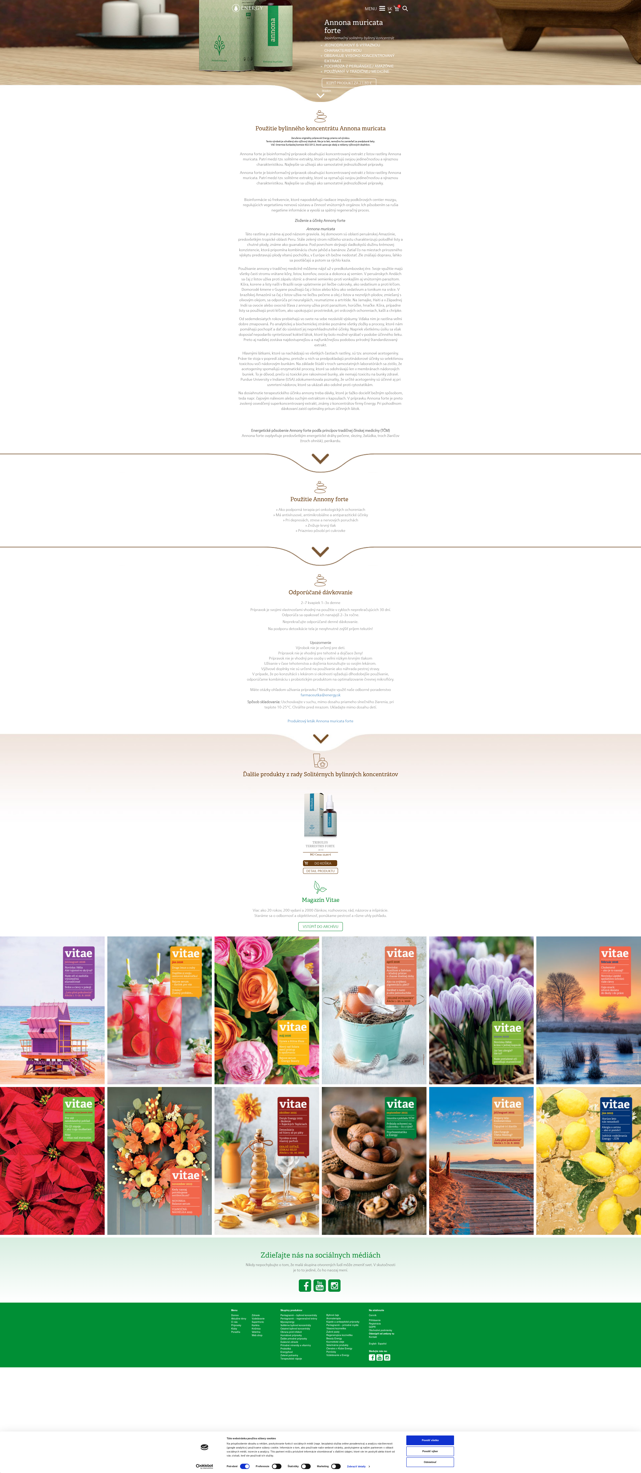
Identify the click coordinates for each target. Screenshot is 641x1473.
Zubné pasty (333, 1331)
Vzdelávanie (258, 1318)
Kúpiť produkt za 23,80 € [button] (349, 83)
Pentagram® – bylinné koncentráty (298, 1315)
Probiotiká (285, 1348)
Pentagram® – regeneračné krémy (298, 1318)
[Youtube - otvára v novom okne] (379, 1357)
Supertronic (258, 1321)
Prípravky (236, 1325)
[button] (371, 9)
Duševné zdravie (289, 1341)
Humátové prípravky (291, 1335)
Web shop (257, 1335)
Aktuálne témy (238, 1318)
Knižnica (256, 1328)
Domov (235, 1315)
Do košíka (322, 863)
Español (382, 1343)
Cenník (372, 1315)
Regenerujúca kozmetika (339, 1335)
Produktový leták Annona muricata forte (320, 721)
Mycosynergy (287, 1321)
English (373, 1343)
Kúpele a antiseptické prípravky (342, 1321)
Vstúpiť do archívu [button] (320, 926)
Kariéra (255, 1325)
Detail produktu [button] (320, 871)
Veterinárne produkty (337, 1345)
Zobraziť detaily (356, 1466)
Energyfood (286, 1352)
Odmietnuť (430, 1462)
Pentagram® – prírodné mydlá (342, 1325)
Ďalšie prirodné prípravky (293, 1338)
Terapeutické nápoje (291, 1358)
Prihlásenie (375, 1320)
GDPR (372, 1326)
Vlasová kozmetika (336, 1328)
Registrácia (375, 1323)
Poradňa (235, 1331)
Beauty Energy (334, 1338)
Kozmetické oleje (335, 1341)
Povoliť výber (430, 1451)
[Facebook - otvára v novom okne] (372, 1357)
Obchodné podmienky (380, 1330)
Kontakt (373, 1336)
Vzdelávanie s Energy (337, 1355)
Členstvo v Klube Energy (339, 1348)
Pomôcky (331, 1351)
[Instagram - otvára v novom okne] (387, 1357)
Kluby (234, 1328)
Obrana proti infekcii (291, 1331)
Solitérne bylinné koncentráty (295, 1325)
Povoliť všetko (430, 1440)
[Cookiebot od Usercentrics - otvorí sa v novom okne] (204, 1466)
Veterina (256, 1331)
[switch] (276, 1466)
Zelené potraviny (289, 1355)
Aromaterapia (333, 1318)
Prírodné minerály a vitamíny (295, 1345)
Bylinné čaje (332, 1315)
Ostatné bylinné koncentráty (295, 1328)
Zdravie (256, 1315)
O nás (234, 1321)
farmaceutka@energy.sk (321, 695)
